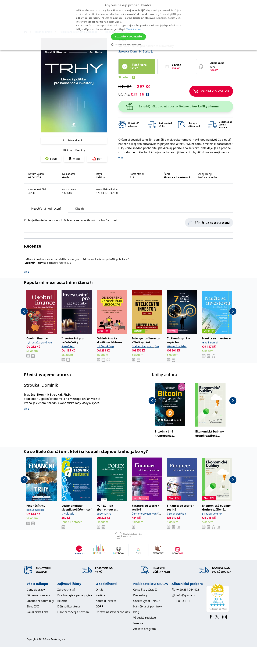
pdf (99, 159)
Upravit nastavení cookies (113, 612)
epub (53, 159)
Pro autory (140, 595)
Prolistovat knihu (74, 140)
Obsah (79, 208)
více (120, 158)
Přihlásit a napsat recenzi (212, 222)
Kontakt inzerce (106, 601)
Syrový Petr (45, 342)
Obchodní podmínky (40, 601)
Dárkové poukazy (38, 595)
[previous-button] (24, 311)
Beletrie (62, 601)
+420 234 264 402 (187, 590)
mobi (76, 159)
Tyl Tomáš (32, 342)
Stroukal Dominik (129, 51)
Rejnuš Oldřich (35, 509)
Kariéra (100, 595)
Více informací (133, 29)
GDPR (99, 606)
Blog (136, 612)
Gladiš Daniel (210, 342)
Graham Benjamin (142, 346)
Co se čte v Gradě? (145, 590)
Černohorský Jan (141, 513)
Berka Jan (149, 51)
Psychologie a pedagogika (74, 595)
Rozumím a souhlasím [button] (128, 36)
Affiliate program (144, 629)
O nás (99, 590)
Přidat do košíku (215, 91)
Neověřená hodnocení (46, 208)
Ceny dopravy (36, 590)
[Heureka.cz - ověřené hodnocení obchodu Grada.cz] (218, 598)
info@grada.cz (185, 595)
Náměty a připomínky (147, 606)
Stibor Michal (104, 513)
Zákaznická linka (37, 612)
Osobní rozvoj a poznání (73, 612)
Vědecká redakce (144, 618)
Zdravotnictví (66, 590)
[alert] (128, 25)
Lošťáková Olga (105, 346)
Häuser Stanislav (177, 346)
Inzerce (138, 623)
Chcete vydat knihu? (146, 601)
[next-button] (233, 311)
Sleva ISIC (33, 606)
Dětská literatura (68, 606)
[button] (128, 44)
